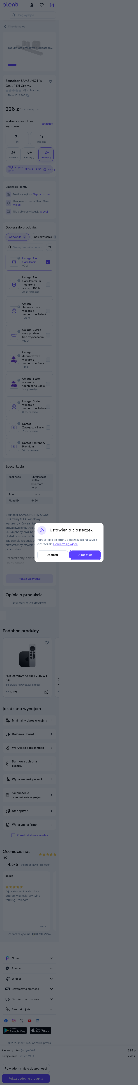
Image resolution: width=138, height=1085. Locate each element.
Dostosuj (53, 555)
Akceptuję (85, 555)
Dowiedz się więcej (65, 544)
